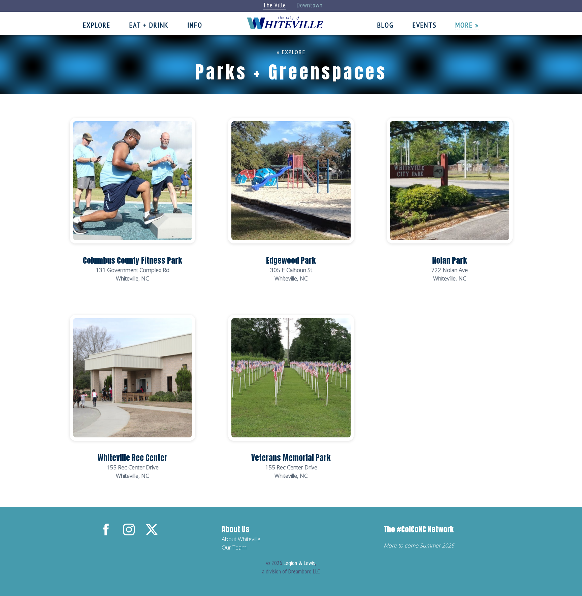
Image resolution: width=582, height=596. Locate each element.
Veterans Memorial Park (291, 458)
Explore (96, 25)
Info (194, 25)
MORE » (467, 25)
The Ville (274, 5)
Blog (385, 25)
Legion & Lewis (299, 563)
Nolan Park (449, 260)
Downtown (310, 5)
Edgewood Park (291, 260)
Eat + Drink (148, 25)
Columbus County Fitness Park (132, 260)
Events (425, 25)
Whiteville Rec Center (132, 458)
